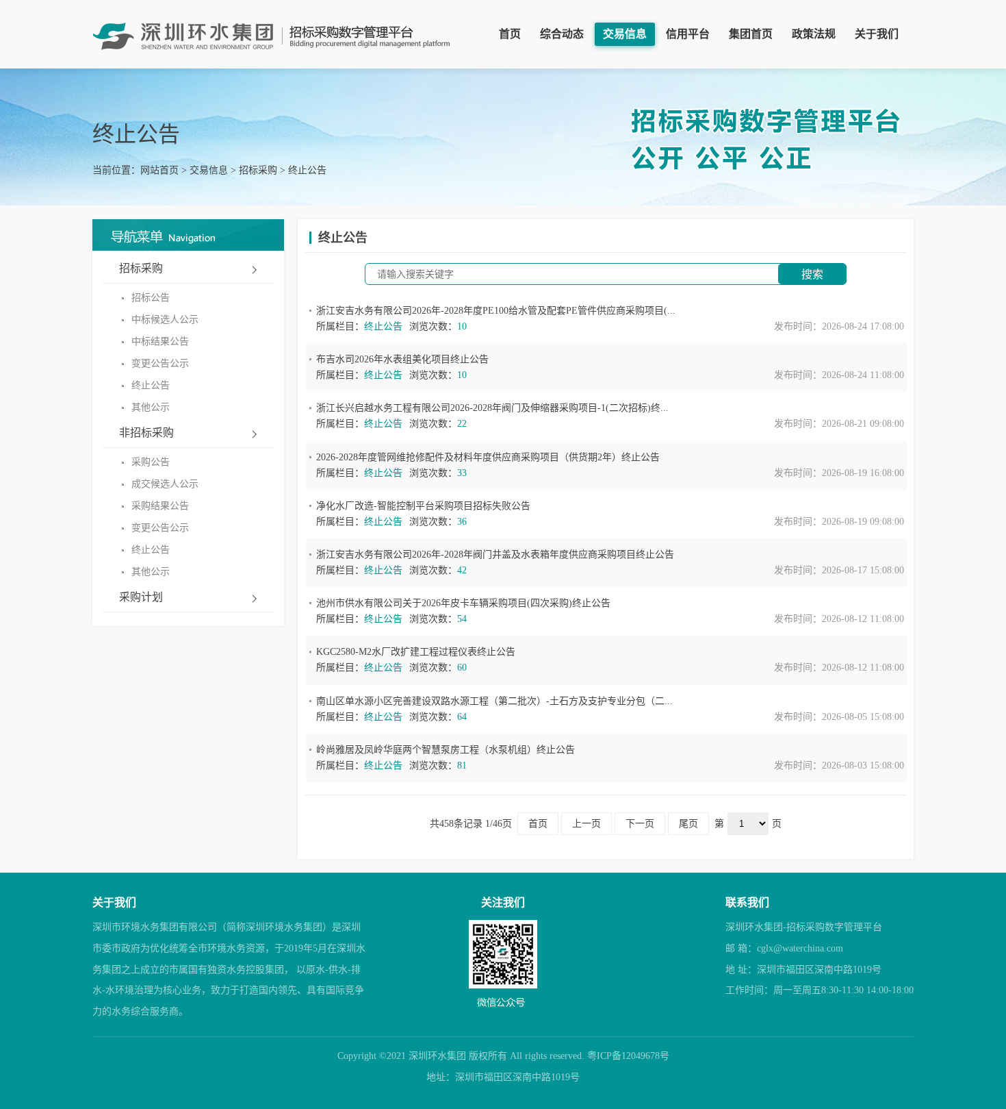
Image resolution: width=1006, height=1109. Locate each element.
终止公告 (307, 170)
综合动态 (562, 34)
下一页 (639, 824)
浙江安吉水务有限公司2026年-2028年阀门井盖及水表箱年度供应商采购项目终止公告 (495, 554)
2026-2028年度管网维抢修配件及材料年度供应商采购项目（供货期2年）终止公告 (488, 457)
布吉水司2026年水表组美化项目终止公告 (402, 359)
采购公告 (150, 462)
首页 (510, 34)
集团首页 (751, 34)
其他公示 (150, 407)
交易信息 (625, 34)
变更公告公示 (160, 363)
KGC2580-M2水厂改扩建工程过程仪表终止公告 (415, 652)
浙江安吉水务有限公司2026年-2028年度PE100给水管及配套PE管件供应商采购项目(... (495, 311)
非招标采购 (146, 432)
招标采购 (258, 170)
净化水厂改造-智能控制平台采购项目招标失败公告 (423, 506)
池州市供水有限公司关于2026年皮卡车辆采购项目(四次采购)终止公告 (463, 603)
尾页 (688, 824)
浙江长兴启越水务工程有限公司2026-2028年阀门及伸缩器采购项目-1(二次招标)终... (492, 408)
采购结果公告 (160, 506)
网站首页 (159, 170)
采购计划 (141, 597)
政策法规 (814, 34)
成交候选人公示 (164, 484)
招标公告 (150, 297)
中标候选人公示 (164, 319)
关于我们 (877, 34)
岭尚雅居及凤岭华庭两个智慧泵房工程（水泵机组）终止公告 (445, 750)
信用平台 (688, 34)
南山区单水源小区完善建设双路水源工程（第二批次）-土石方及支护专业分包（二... (494, 701)
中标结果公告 (160, 341)
